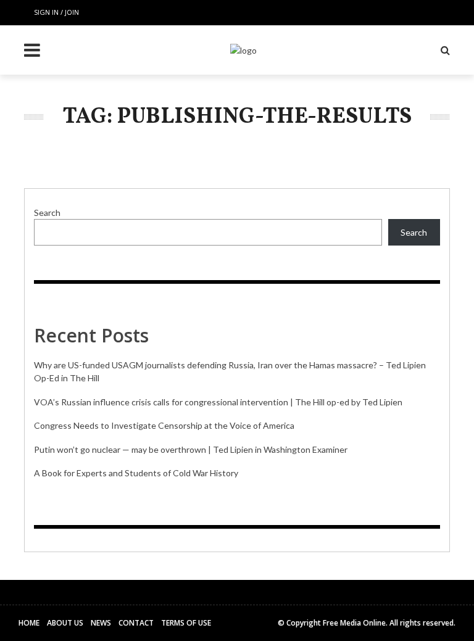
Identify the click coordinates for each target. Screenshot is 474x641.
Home (29, 623)
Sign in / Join (56, 12)
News (101, 623)
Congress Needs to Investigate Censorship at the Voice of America (164, 425)
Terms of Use (186, 623)
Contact (136, 623)
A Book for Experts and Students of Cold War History (136, 473)
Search (47, 212)
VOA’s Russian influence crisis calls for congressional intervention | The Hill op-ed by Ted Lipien (218, 402)
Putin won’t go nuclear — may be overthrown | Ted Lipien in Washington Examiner (190, 449)
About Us (65, 623)
